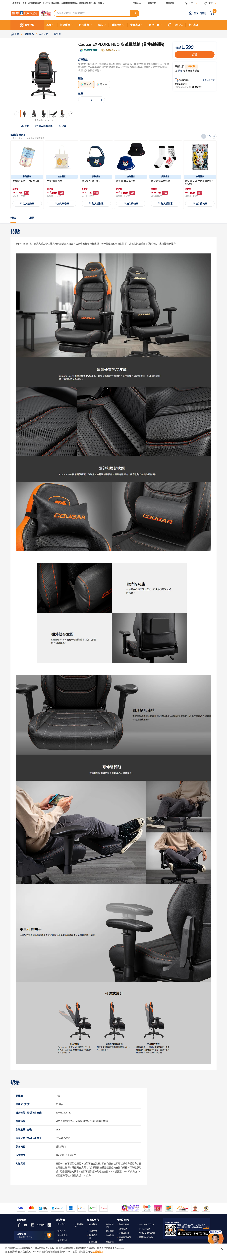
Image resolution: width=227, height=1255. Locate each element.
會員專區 (135, 25)
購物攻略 (116, 25)
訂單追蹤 (170, 3)
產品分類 (29, 25)
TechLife (178, 25)
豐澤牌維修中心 (146, 1237)
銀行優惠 (84, 25)
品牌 (48, 25)
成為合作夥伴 (62, 1241)
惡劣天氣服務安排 (147, 1233)
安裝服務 (123, 1229)
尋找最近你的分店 (25, 1237)
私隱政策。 (97, 1251)
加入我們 (61, 1231)
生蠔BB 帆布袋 (54, 181)
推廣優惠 (65, 25)
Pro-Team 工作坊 (146, 1224)
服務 (100, 25)
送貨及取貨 (124, 1224)
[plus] (101, 100)
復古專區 (193, 25)
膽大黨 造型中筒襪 (160, 181)
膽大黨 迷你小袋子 (91, 181)
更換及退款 (124, 1233)
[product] (27, 157)
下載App (137, 3)
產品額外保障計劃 (125, 1238)
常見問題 (110, 1231)
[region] (113, 1249)
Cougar (85, 44)
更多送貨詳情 (209, 80)
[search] (134, 13)
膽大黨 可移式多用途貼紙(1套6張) (199, 182)
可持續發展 (62, 1235)
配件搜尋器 (93, 1236)
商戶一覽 (154, 25)
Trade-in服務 (144, 1229)
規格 (31, 218)
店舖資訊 (110, 1242)
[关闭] (221, 1248)
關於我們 (61, 1224)
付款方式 (93, 1231)
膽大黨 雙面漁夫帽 (125, 181)
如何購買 (93, 1224)
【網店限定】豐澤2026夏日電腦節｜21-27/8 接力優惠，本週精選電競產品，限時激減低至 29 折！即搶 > (57, 3)
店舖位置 (152, 3)
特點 (13, 218)
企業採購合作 (80, 1225)
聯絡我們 (110, 1235)
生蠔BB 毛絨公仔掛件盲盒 (25, 181)
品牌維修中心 (110, 1225)
